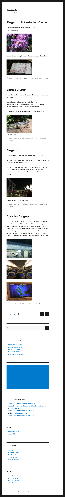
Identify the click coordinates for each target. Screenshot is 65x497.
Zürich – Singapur (19, 216)
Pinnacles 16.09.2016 (15, 347)
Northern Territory (14, 455)
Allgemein (26, 78)
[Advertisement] (28, 377)
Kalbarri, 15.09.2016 (14, 349)
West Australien (13, 459)
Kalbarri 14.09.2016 (14, 352)
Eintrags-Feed (13, 478)
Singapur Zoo (16, 89)
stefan (11, 78)
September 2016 (13, 431)
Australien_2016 (13, 452)
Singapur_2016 (34, 78)
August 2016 (12, 434)
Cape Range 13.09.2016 (15, 354)
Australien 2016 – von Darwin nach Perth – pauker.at (26, 406)
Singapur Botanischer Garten (27, 22)
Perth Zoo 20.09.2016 (15, 345)
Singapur (13, 150)
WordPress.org (13, 483)
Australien (13, 10)
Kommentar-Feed (14, 480)
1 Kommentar (42, 303)
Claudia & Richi (13, 403)
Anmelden (11, 476)
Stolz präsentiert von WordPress (23, 492)
